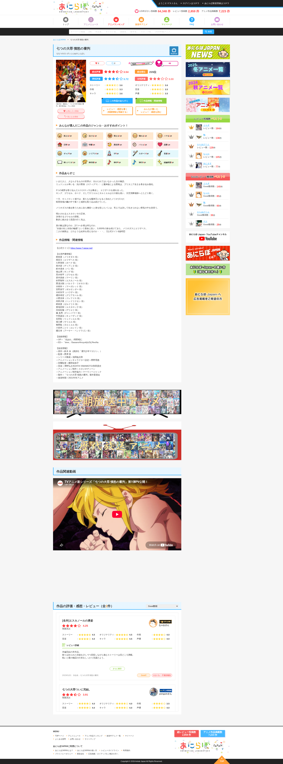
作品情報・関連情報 (153, 101)
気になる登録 (72, 117)
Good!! (144, 675)
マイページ (129, 736)
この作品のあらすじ (119, 101)
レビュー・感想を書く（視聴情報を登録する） (117, 110)
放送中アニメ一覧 (114, 736)
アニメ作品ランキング (93, 736)
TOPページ (59, 736)
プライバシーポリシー (64, 754)
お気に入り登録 (72, 111)
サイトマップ (90, 739)
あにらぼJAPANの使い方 (87, 750)
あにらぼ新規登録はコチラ (216, 3)
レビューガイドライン (110, 750)
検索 (210, 31)
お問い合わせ (75, 739)
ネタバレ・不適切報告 (162, 675)
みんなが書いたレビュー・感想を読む (151, 110)
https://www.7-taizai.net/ (81, 248)
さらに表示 (117, 669)
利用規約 (126, 750)
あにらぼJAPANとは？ (64, 750)
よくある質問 (60, 739)
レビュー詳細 (73, 645)
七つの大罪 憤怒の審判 (89, 675)
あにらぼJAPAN (59, 40)
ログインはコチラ (191, 3)
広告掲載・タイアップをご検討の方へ (103, 754)
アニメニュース (74, 736)
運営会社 (80, 754)
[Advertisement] (117, 574)
